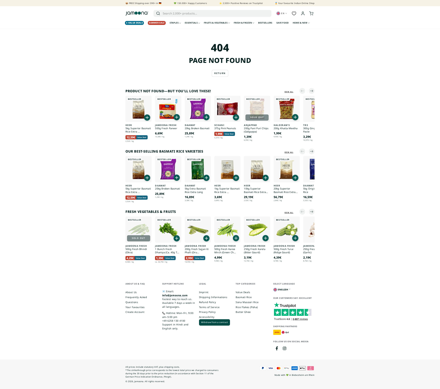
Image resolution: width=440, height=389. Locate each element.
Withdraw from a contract (214, 322)
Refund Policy (207, 302)
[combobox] (209, 13)
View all (288, 92)
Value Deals (243, 292)
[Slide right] (311, 91)
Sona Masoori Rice (247, 302)
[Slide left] (303, 91)
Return (220, 73)
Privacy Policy (207, 312)
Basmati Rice (244, 297)
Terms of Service (209, 307)
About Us (131, 292)
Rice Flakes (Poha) (247, 307)
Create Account (134, 312)
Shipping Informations (213, 297)
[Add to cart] (147, 117)
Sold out (257, 117)
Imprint (203, 292)
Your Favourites (135, 307)
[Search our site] (158, 13)
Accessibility (206, 317)
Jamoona (139, 381)
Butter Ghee (243, 312)
